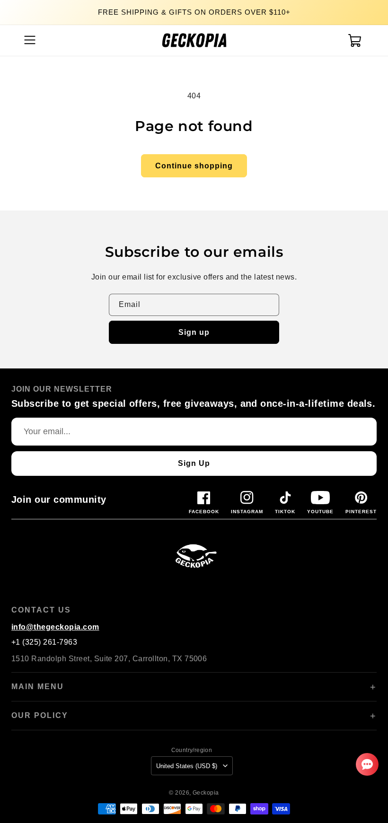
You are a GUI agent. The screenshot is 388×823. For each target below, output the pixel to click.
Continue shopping (194, 166)
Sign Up (194, 463)
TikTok (285, 511)
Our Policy (39, 715)
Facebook (204, 511)
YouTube (320, 511)
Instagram (247, 511)
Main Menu (37, 687)
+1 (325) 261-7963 (44, 642)
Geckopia (206, 792)
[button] (28, 40)
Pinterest (361, 511)
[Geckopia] (194, 555)
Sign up (194, 332)
